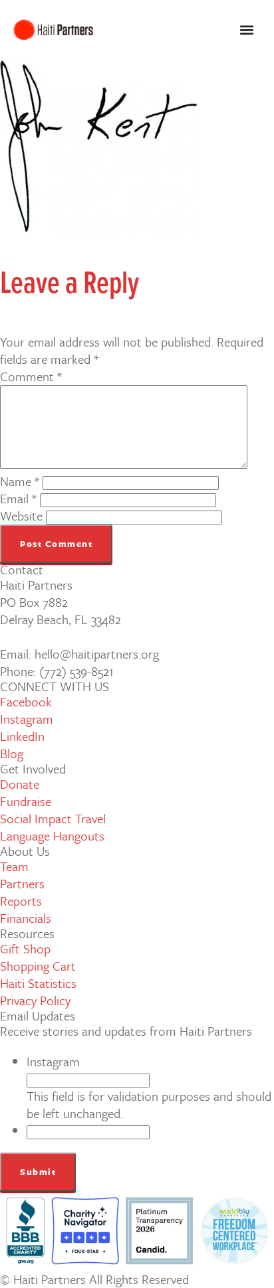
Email (18, 498)
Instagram (53, 1061)
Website (21, 515)
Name (19, 481)
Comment (31, 376)
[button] (246, 30)
